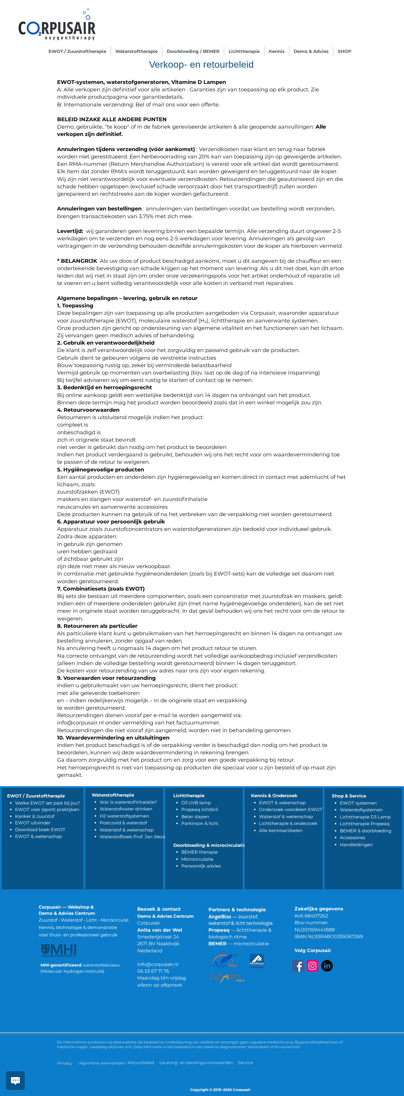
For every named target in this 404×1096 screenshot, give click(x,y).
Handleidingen (356, 844)
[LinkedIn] (327, 966)
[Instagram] (312, 966)
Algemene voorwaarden (102, 1063)
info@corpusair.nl (157, 964)
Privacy (64, 1063)
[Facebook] (298, 966)
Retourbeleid (141, 1062)
